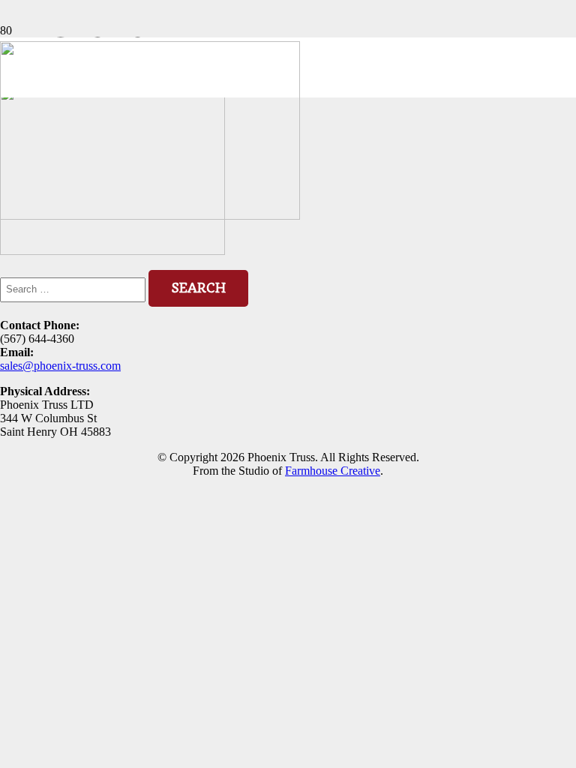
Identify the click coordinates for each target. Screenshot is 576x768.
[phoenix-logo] (150, 215)
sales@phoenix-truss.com (60, 365)
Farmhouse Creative (332, 470)
